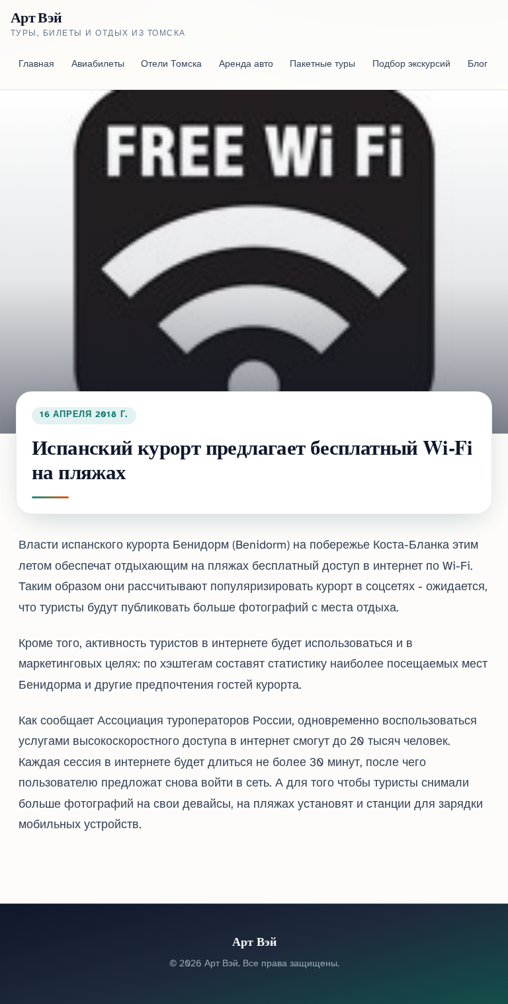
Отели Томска (171, 64)
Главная (36, 64)
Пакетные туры (322, 64)
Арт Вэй (36, 17)
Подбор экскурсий (411, 64)
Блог (477, 64)
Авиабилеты (97, 64)
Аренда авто (246, 64)
